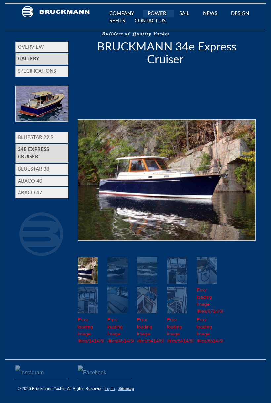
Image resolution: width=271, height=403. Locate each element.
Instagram (41, 370)
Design (240, 13)
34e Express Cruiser (33, 153)
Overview (31, 47)
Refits (117, 20)
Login (110, 388)
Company (119, 14)
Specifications (37, 71)
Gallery (28, 58)
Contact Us (150, 20)
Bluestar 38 (33, 169)
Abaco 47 (30, 192)
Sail (181, 14)
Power (154, 14)
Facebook (104, 370)
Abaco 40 (30, 181)
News (207, 14)
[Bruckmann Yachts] (61, 14)
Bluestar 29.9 (36, 137)
